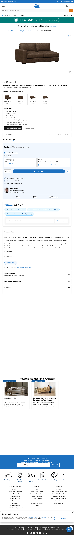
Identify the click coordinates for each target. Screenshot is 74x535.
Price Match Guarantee (58, 494)
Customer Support (15, 486)
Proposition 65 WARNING (24, 267)
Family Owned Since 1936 (8, 1)
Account (58, 489)
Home (3, 31)
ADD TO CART (39, 171)
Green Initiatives (15, 496)
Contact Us (15, 489)
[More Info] (28, 148)
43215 (9, 156)
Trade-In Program (15, 498)
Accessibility (15, 503)
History (37, 489)
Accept (63, 519)
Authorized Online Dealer (37, 494)
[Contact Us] (6, 192)
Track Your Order (58, 503)
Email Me (53, 165)
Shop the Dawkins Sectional (12, 92)
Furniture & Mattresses (12, 31)
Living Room (23, 31)
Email (22, 192)
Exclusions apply (49, 462)
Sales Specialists (37, 496)
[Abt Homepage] (37, 6)
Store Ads (15, 501)
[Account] (67, 6)
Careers (37, 505)
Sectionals (31, 31)
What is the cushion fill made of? (15, 210)
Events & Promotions (15, 494)
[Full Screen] (70, 72)
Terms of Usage (32, 517)
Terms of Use (10, 529)
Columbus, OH (9, 163)
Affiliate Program (15, 505)
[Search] (71, 10)
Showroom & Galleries (37, 503)
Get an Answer (62, 221)
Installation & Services (59, 496)
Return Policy (59, 501)
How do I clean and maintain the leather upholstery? (43, 210)
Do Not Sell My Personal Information (56, 529)
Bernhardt (13, 141)
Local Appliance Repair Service (15, 508)
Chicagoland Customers (15, 491)
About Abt (37, 486)
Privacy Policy (19, 529)
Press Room (37, 501)
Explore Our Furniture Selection (65, 1)
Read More (10, 263)
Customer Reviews (37, 498)
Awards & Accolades (37, 491)
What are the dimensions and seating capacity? (19, 214)
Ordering (59, 486)
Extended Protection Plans (58, 498)
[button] (37, 26)
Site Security (33, 529)
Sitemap (26, 529)
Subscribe (55, 465)
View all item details (28, 128)
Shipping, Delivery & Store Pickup (58, 491)
